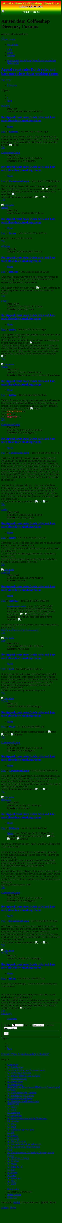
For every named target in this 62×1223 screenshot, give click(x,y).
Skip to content (8, 39)
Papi (3, 640)
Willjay (4, 367)
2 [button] (7, 98)
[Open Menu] (58, 12)
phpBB (16, 1202)
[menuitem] (9, 49)
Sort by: (28, 1025)
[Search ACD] (8, 12)
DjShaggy (6, 800)
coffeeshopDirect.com (31, 6)
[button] (9, 101)
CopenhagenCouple (10, 152)
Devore (4, 207)
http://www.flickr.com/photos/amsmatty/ (20, 630)
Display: (8, 1025)
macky (4, 301)
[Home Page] (3, 12)
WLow (4, 701)
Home (25, 12)
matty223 (5, 572)
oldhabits (5, 246)
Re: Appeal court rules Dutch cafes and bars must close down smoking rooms (28, 119)
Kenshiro (5, 106)
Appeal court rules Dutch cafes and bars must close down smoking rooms (29, 72)
